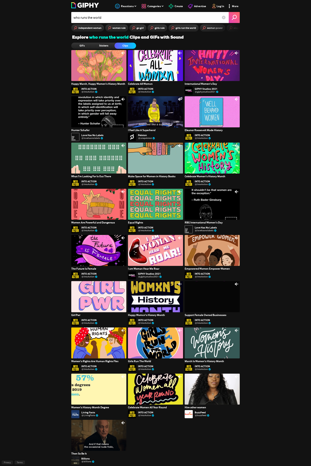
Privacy (7, 462)
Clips (125, 45)
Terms (20, 462)
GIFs (82, 45)
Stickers (103, 45)
